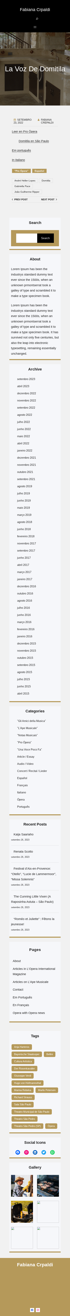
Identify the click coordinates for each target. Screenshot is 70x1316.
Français (22, 785)
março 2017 (24, 572)
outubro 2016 (25, 593)
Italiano (21, 792)
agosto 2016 (24, 600)
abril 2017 (23, 564)
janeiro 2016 (24, 636)
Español (39, 170)
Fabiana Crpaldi (35, 9)
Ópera (21, 799)
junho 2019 (24, 500)
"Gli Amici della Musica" (31, 721)
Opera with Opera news (29, 1013)
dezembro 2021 (26, 457)
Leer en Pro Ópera (24, 131)
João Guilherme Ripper (26, 191)
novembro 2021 (26, 464)
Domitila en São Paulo (34, 141)
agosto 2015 (24, 672)
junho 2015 (24, 686)
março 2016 (24, 622)
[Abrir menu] (35, 27)
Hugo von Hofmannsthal (27, 1082)
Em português (21, 150)
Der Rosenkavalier (24, 1068)
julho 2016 (23, 607)
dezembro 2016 (26, 586)
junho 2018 (24, 529)
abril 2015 (23, 693)
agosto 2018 (24, 522)
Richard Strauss (23, 1097)
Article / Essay (25, 756)
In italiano (18, 160)
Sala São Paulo (22, 1104)
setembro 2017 (26, 550)
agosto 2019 (24, 486)
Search (45, 238)
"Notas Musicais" (27, 735)
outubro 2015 (25, 657)
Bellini (49, 1054)
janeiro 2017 (24, 579)
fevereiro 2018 (25, 536)
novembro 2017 (26, 543)
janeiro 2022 (24, 450)
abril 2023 (23, 386)
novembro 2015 (26, 650)
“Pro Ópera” (21, 170)
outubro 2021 (25, 472)
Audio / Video (25, 763)
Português (23, 806)
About (17, 961)
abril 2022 (23, 443)
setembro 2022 (26, 407)
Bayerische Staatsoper (26, 1054)
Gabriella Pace (22, 186)
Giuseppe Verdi (22, 1075)
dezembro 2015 (26, 643)
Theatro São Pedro (24, 1118)
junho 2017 (24, 557)
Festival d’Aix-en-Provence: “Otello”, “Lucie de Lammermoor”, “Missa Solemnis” (33, 874)
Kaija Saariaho (23, 834)
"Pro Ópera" (24, 742)
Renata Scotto (23, 851)
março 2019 (24, 514)
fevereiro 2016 (25, 629)
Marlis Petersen (47, 1090)
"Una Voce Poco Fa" (29, 749)
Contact (18, 989)
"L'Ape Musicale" (27, 728)
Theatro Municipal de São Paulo (31, 1111)
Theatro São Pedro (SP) (27, 1126)
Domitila (46, 180)
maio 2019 (23, 507)
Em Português (22, 997)
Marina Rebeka (22, 1090)
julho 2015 (23, 679)
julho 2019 (23, 493)
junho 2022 (24, 429)
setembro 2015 (26, 665)
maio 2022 (23, 436)
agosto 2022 (24, 414)
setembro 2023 (26, 379)
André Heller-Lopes (24, 180)
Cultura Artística (23, 1061)
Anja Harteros (21, 1046)
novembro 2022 (26, 400)
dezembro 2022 (26, 393)
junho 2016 (24, 614)
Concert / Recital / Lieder (32, 771)
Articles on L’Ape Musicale (30, 982)
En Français (21, 1005)
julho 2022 (23, 422)
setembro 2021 (26, 479)
